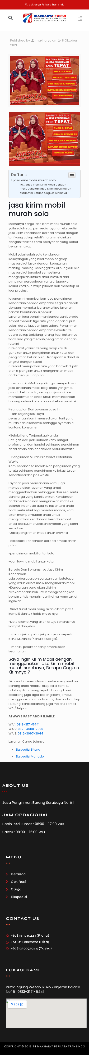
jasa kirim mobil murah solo (35, 180)
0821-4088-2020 (30, 729)
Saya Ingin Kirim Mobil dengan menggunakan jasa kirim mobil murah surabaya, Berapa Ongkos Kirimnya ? (45, 189)
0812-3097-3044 (30, 733)
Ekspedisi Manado (30, 756)
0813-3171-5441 (28, 724)
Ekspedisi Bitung (28, 749)
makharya (44, 40)
